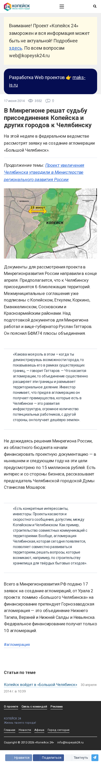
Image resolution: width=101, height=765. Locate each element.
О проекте (11, 706)
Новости (25, 730)
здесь (15, 48)
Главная (9, 730)
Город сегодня (58, 730)
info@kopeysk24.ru (70, 742)
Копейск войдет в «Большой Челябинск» (40, 684)
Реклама (57, 706)
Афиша (39, 730)
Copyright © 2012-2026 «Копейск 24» (29, 742)
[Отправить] (94, 757)
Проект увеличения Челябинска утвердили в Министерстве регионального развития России (44, 172)
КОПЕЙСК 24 (12, 718)
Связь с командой (34, 706)
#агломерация (17, 644)
